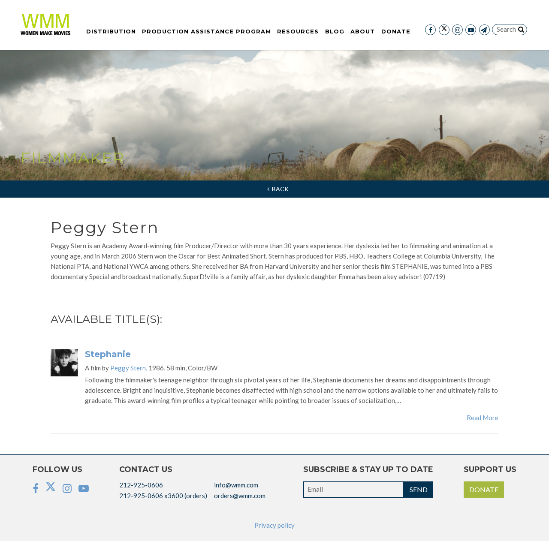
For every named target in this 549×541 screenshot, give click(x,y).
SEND (419, 489)
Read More (482, 417)
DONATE (483, 489)
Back (279, 188)
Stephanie (108, 354)
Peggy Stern (128, 368)
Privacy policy (274, 525)
